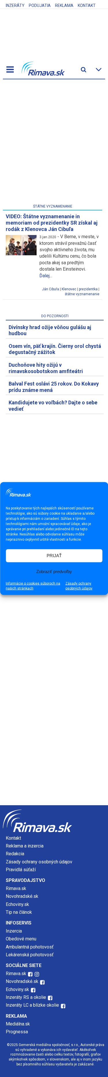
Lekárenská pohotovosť (30, 954)
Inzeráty (15, 5)
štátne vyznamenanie (82, 294)
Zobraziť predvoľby (54, 571)
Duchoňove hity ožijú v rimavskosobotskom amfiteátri (46, 368)
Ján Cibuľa (50, 289)
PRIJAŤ (54, 555)
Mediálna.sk (18, 1024)
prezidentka (88, 289)
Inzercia (14, 931)
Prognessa (17, 1031)
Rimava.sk (16, 888)
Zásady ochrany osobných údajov (78, 585)
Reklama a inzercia (24, 846)
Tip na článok (19, 912)
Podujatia (40, 5)
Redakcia (15, 853)
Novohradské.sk (22, 896)
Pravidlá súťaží (21, 869)
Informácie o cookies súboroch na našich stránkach (33, 585)
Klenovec (69, 289)
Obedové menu (21, 939)
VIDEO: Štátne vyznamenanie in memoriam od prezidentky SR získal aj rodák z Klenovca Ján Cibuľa (52, 222)
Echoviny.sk (17, 904)
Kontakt (87, 5)
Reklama (64, 5)
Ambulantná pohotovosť (30, 947)
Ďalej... (45, 275)
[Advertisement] (54, 143)
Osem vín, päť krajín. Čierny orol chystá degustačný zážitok (55, 349)
